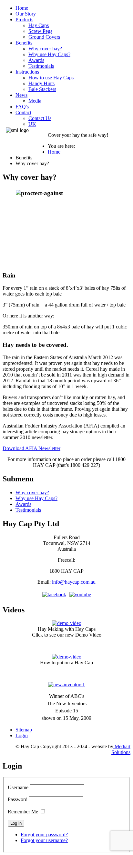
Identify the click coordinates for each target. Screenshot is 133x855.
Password (17, 799)
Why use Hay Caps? (49, 54)
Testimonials (41, 66)
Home (21, 8)
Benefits (23, 42)
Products (24, 19)
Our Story (25, 13)
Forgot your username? (44, 840)
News (21, 95)
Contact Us (39, 118)
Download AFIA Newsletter (31, 448)
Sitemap (23, 729)
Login (21, 735)
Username (18, 787)
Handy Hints (41, 83)
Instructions (27, 72)
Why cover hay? (45, 48)
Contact (23, 112)
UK (32, 124)
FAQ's (22, 106)
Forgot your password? (44, 834)
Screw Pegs (40, 31)
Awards (36, 60)
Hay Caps (38, 25)
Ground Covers (44, 37)
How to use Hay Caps (51, 77)
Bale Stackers (42, 89)
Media (34, 101)
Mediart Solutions (120, 749)
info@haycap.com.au (74, 582)
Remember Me (23, 811)
